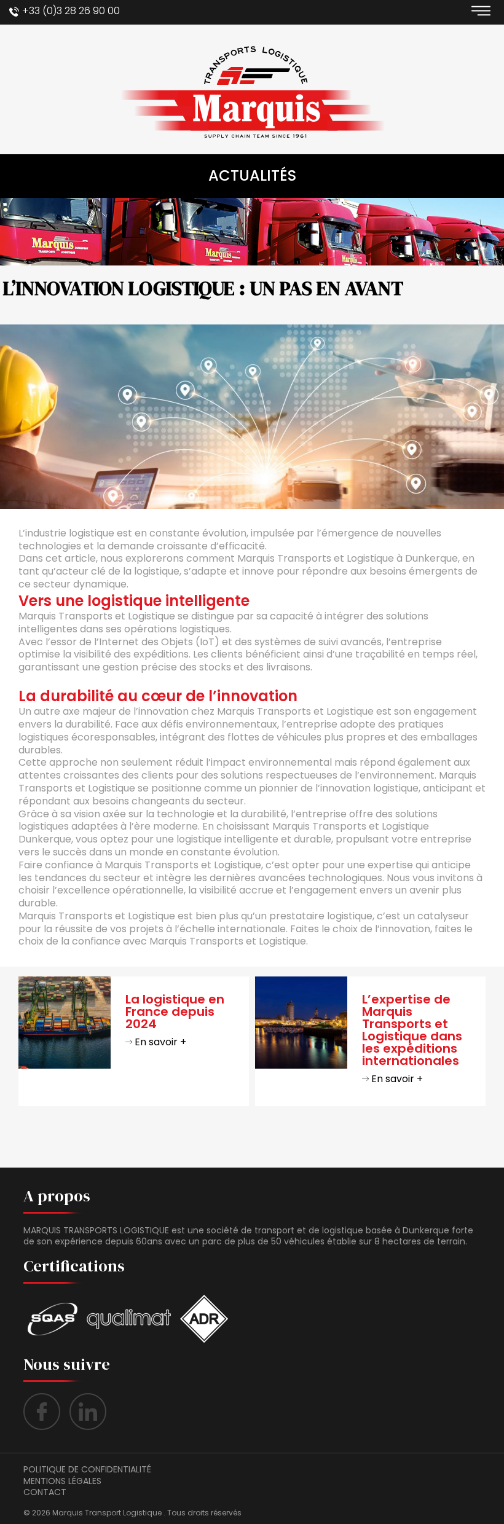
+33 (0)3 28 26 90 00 (71, 11)
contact (44, 1492)
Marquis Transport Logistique (107, 1512)
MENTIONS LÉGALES (62, 1481)
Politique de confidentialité (87, 1469)
